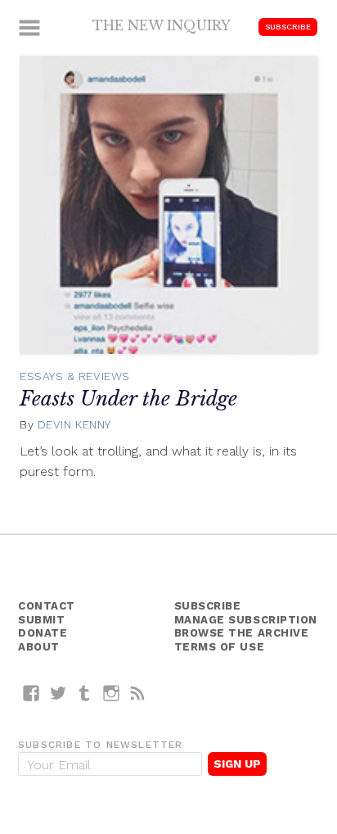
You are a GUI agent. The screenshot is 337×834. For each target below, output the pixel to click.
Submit (41, 620)
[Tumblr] (84, 693)
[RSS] (137, 693)
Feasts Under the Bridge (128, 398)
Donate (42, 633)
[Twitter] (58, 693)
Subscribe (288, 26)
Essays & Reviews (75, 376)
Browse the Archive (241, 633)
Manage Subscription (245, 620)
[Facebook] (31, 693)
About (39, 647)
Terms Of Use (219, 647)
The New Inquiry (161, 25)
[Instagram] (111, 693)
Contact (46, 606)
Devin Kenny (74, 424)
